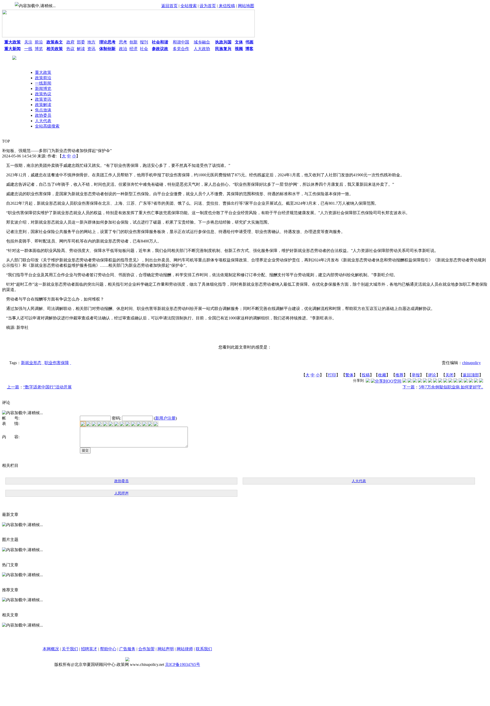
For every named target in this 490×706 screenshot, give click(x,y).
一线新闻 (43, 83)
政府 (70, 42)
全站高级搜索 (47, 126)
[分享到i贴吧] (456, 381)
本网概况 (51, 649)
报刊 (144, 42)
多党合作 (181, 49)
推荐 (399, 375)
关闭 (449, 375)
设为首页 (208, 6)
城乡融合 (202, 42)
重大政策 (43, 72)
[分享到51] (476, 381)
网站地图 (246, 6)
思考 (123, 42)
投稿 (366, 375)
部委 (81, 42)
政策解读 (43, 104)
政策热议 (43, 94)
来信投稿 (227, 6)
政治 (123, 49)
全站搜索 (188, 6)
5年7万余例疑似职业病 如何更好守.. (451, 387)
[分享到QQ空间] (386, 381)
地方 (91, 42)
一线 (28, 49)
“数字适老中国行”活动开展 (47, 387)
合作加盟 (146, 649)
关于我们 (70, 649)
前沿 (39, 42)
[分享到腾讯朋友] (420, 381)
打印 (332, 375)
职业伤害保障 (56, 363)
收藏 (382, 375)
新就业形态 (31, 363)
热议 (70, 49)
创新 (133, 42)
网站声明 (165, 649)
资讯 (91, 49)
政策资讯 (43, 99)
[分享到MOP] (415, 381)
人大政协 (202, 49)
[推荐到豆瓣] (430, 381)
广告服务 (127, 649)
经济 (133, 49)
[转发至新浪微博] (410, 381)
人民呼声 (121, 493)
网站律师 (185, 649)
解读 (81, 49)
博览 (39, 49)
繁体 (349, 375)
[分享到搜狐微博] (481, 381)
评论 (432, 375)
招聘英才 (89, 649)
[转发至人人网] (404, 381)
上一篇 (13, 387)
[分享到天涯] (461, 381)
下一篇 (408, 387)
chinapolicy (471, 363)
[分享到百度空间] (471, 381)
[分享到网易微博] (466, 381)
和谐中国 (181, 42)
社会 (144, 49)
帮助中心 (108, 649)
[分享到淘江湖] (445, 381)
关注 (28, 42)
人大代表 (43, 121)
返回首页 (169, 6)
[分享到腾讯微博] (368, 381)
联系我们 (204, 649)
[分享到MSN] (425, 381)
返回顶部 (471, 375)
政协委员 (43, 115)
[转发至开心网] (435, 381)
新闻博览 (43, 88)
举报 (416, 375)
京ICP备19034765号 (182, 664)
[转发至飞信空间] (440, 381)
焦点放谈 (43, 110)
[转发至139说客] (450, 381)
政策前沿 (43, 78)
